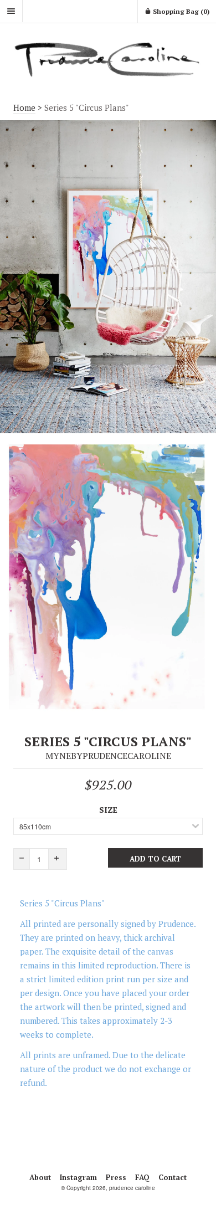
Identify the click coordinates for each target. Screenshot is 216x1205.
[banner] (108, 59)
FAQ (142, 1177)
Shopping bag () (180, 11)
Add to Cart (155, 859)
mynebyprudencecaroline (108, 756)
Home (24, 107)
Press (116, 1177)
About (40, 1177)
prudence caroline (132, 1188)
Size (108, 809)
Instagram (78, 1177)
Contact (172, 1177)
